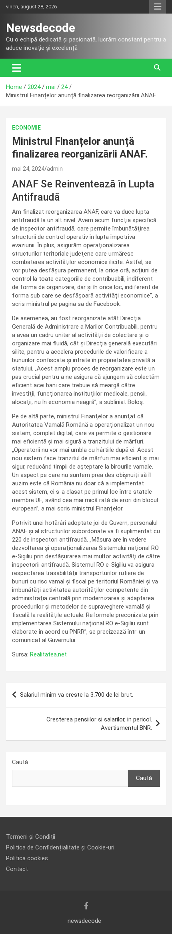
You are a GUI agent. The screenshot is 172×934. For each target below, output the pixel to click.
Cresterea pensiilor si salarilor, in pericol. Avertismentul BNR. (99, 723)
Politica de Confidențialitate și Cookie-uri (60, 847)
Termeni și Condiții (30, 836)
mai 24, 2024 (28, 169)
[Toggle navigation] (16, 68)
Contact (17, 869)
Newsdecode (40, 28)
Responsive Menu (157, 7)
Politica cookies (27, 858)
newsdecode (84, 920)
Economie (26, 127)
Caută (20, 762)
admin (55, 169)
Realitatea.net (48, 654)
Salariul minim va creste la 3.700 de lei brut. (76, 694)
